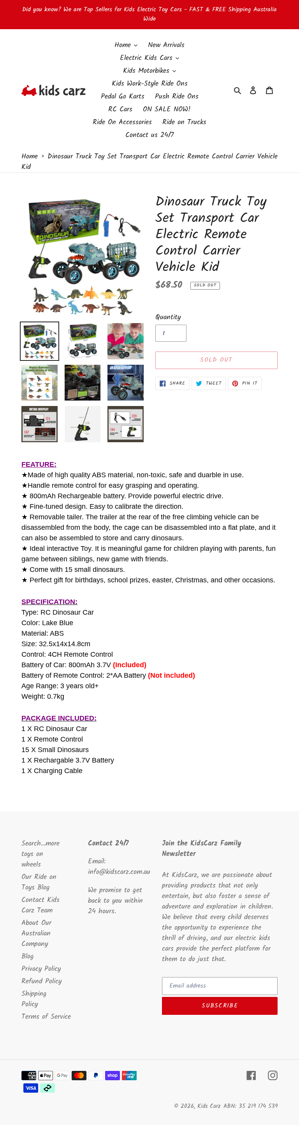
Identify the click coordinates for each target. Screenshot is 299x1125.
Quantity (168, 317)
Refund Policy (41, 981)
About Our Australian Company (36, 934)
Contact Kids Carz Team (40, 905)
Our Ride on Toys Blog (38, 882)
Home (29, 156)
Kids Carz (209, 1106)
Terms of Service (46, 1017)
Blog (27, 956)
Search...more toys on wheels (40, 854)
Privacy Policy (41, 969)
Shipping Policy (34, 999)
